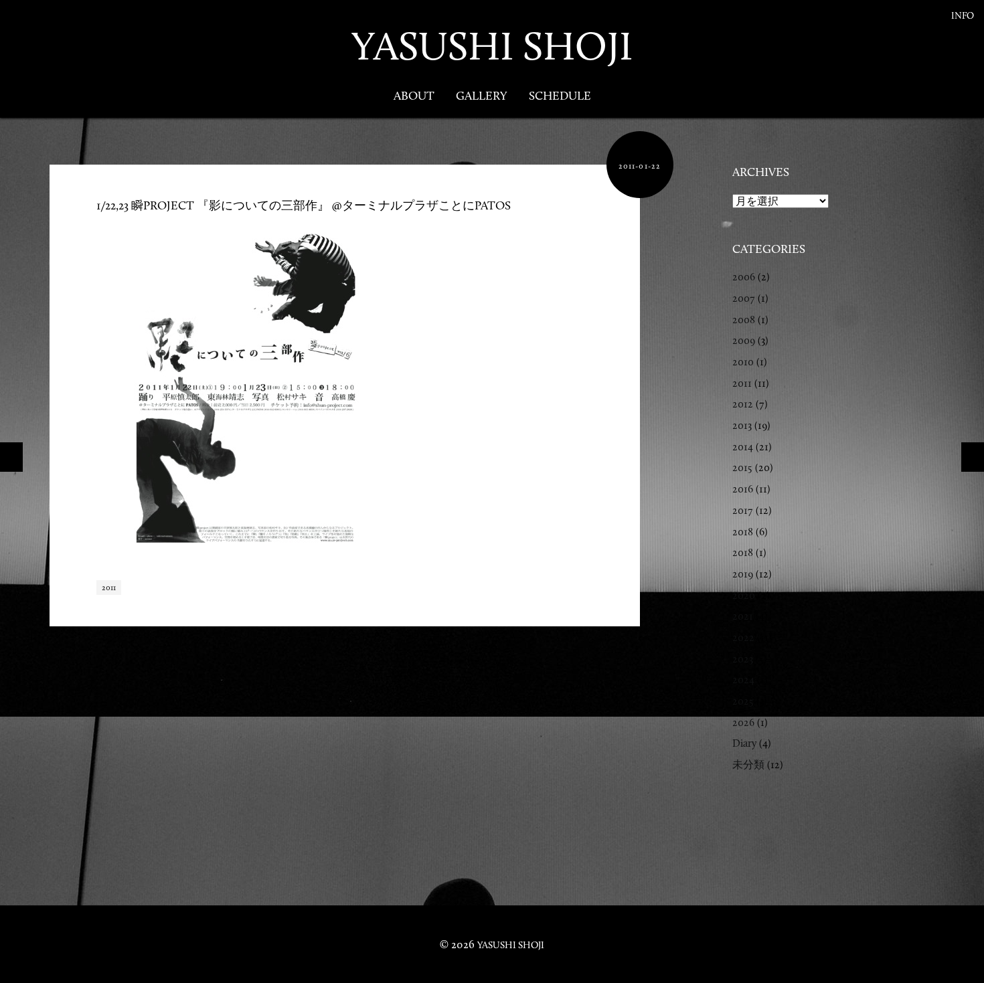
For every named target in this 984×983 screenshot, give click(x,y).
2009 (743, 340)
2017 (742, 510)
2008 (743, 319)
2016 (742, 488)
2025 (743, 701)
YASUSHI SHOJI (492, 46)
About (414, 95)
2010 (743, 361)
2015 (742, 467)
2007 (743, 298)
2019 (742, 573)
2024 (743, 679)
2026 (743, 722)
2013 (742, 425)
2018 (742, 531)
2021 (742, 616)
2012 (742, 403)
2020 (743, 595)
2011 (109, 587)
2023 (742, 658)
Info (962, 15)
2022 (743, 637)
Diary (744, 743)
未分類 (748, 764)
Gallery (481, 95)
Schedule (560, 95)
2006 (743, 276)
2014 (742, 446)
